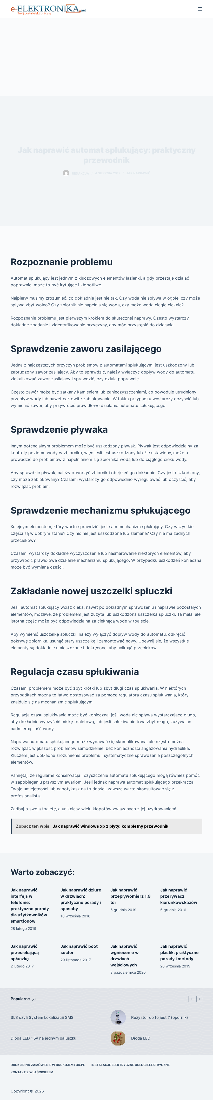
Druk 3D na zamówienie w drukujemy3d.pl (48, 1065)
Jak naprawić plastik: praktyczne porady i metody (179, 952)
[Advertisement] (106, 57)
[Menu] (200, 9)
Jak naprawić (138, 173)
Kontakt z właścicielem (32, 1072)
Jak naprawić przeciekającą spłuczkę (25, 952)
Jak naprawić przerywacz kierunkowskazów (178, 896)
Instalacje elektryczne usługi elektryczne (130, 1065)
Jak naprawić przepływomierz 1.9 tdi (130, 896)
